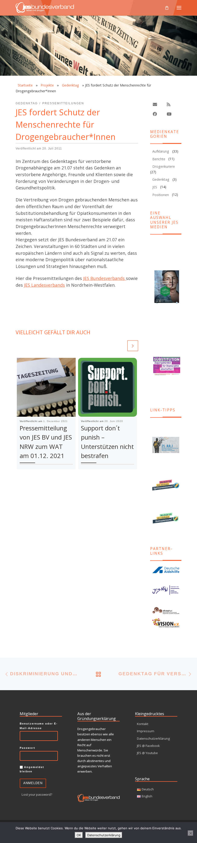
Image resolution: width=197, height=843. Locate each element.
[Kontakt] (155, 104)
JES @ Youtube (147, 753)
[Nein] (190, 833)
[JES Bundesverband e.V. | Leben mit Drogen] (45, 7)
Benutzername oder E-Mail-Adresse (39, 725)
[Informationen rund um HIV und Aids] (165, 570)
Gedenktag (70, 85)
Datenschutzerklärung (153, 738)
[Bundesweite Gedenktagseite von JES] (165, 445)
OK (79, 835)
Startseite (25, 85)
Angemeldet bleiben (32, 769)
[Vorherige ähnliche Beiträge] (121, 345)
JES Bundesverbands (104, 278)
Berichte (158, 159)
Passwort (27, 747)
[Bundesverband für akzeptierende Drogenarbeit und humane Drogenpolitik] (165, 610)
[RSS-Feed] (168, 104)
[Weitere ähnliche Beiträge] (132, 345)
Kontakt (142, 724)
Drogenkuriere (163, 166)
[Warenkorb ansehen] (167, 7)
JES (154, 187)
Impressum (145, 731)
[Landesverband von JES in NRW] (165, 590)
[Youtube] (169, 114)
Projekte (47, 85)
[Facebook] (155, 114)
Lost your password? (37, 794)
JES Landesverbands (44, 285)
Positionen (160, 194)
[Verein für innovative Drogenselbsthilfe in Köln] (165, 622)
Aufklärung (160, 151)
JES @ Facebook (148, 746)
